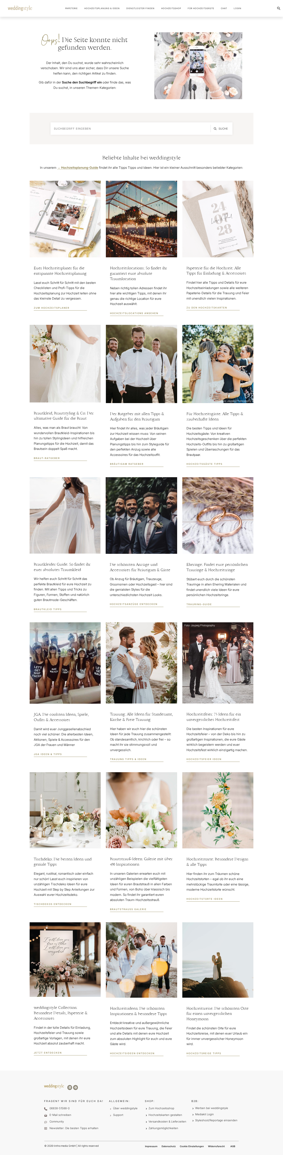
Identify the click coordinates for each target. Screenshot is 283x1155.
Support (118, 1114)
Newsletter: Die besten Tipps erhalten (74, 1128)
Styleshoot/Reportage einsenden (216, 1120)
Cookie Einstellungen (192, 1146)
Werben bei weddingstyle (211, 1108)
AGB (232, 1146)
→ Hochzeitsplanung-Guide (77, 168)
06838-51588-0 (60, 1108)
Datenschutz (169, 1146)
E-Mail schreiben (60, 1114)
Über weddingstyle (125, 1108)
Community (57, 1121)
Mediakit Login (204, 1114)
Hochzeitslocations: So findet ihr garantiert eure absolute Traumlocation (138, 273)
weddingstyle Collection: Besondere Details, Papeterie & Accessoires (60, 1013)
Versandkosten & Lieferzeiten (167, 1121)
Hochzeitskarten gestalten (165, 1114)
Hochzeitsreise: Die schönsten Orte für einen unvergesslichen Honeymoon (217, 1014)
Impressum (151, 1146)
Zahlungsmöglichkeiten (163, 1128)
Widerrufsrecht (216, 1146)
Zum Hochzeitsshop (161, 1108)
